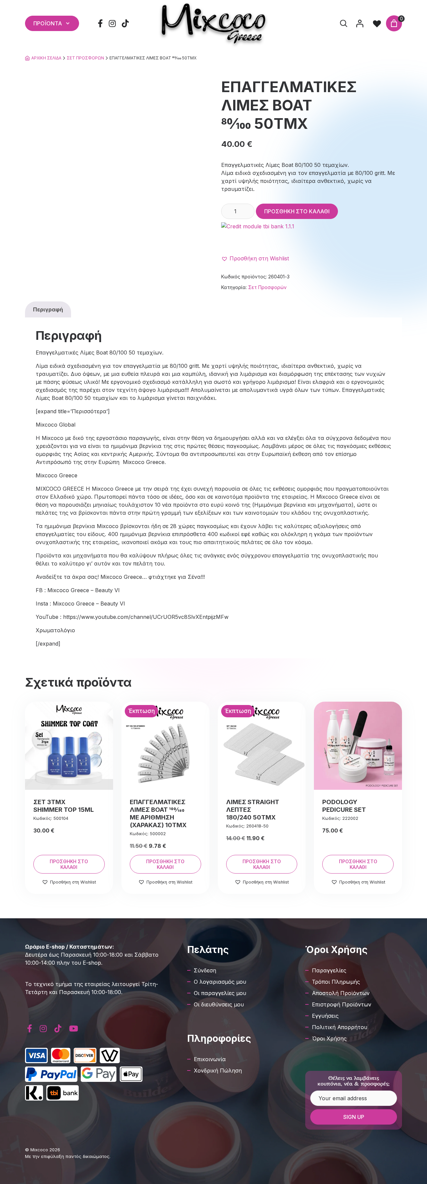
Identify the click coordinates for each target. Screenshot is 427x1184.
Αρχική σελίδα (46, 57)
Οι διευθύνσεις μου (219, 1004)
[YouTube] (73, 1028)
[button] (255, 258)
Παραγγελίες (329, 970)
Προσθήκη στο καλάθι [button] (69, 864)
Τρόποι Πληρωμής (336, 981)
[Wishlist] (377, 23)
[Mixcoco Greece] (213, 23)
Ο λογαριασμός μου (220, 981)
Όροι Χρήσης (329, 1038)
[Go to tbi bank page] (311, 235)
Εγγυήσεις (325, 1015)
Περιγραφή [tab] (48, 309)
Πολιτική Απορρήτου (339, 1027)
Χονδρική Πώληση (218, 1070)
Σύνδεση (205, 970)
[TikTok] (125, 23)
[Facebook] (100, 23)
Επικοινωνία (210, 1059)
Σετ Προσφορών (85, 57)
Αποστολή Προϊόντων (341, 993)
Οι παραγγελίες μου (220, 993)
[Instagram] (112, 23)
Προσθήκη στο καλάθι (297, 211)
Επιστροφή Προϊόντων (341, 1004)
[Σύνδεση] (359, 23)
